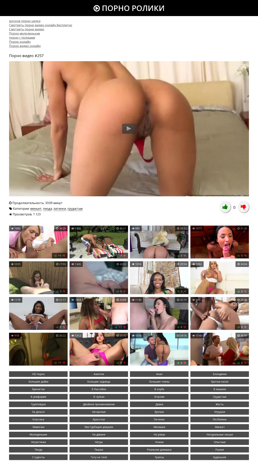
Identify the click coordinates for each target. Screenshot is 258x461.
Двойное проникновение (99, 404)
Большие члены (159, 381)
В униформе (38, 396)
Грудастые (219, 396)
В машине (219, 389)
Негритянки (38, 442)
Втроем (159, 396)
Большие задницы (98, 381)
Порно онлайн (20, 42)
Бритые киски (219, 381)
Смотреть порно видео (26, 29)
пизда (47, 209)
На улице (159, 434)
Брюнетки (38, 389)
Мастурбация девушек (98, 427)
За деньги (38, 412)
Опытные (220, 442)
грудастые (75, 209)
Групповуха (38, 404)
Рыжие (219, 449)
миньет (36, 209)
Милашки (159, 427)
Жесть (220, 404)
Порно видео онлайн (25, 46)
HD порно (38, 374)
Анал (159, 374)
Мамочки (38, 427)
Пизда (38, 449)
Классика (38, 419)
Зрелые (159, 412)
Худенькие (219, 457)
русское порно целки (24, 21)
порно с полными (22, 38)
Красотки (99, 419)
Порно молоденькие (24, 33)
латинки (59, 209)
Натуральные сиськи (219, 434)
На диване (98, 434)
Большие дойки (38, 381)
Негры (99, 442)
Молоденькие (38, 434)
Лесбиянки (219, 419)
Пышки (98, 449)
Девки (159, 404)
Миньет (220, 427)
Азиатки (99, 374)
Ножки (159, 442)
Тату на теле (98, 457)
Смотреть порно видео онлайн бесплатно (40, 25)
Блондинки (220, 374)
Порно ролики (132, 8)
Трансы (159, 457)
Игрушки (219, 412)
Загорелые (99, 412)
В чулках (98, 396)
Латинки (159, 419)
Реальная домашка (159, 449)
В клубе (159, 389)
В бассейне (99, 389)
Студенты (38, 457)
